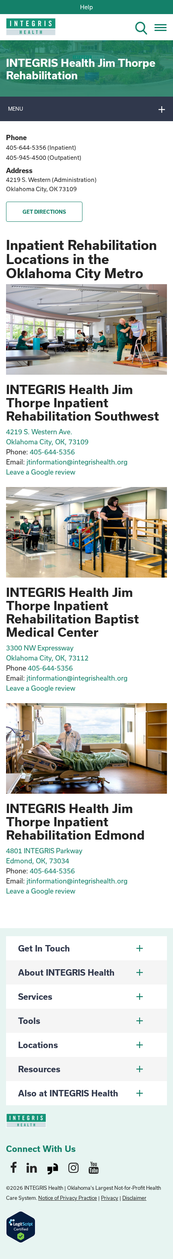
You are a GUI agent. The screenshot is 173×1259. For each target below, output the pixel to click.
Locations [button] (38, 1045)
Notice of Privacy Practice (67, 1198)
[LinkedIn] (32, 1167)
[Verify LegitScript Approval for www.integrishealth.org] (20, 1226)
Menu (15, 108)
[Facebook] (13, 1167)
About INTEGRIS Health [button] (66, 972)
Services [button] (35, 996)
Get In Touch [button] (44, 948)
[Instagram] (73, 1167)
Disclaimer (134, 1198)
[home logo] (25, 29)
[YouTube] (94, 1167)
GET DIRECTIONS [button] (44, 212)
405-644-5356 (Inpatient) (41, 147)
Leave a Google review (40, 891)
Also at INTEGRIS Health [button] (68, 1093)
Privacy (109, 1198)
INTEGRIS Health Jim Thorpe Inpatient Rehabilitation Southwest (82, 402)
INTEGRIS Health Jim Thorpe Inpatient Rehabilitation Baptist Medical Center (72, 612)
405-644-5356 (52, 871)
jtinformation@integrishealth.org (77, 881)
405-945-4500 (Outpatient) (43, 157)
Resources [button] (39, 1069)
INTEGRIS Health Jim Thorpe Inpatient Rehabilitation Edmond (75, 821)
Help (86, 7)
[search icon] (144, 27)
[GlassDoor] (53, 1167)
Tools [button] (29, 1021)
